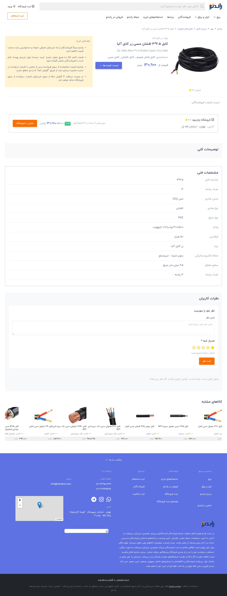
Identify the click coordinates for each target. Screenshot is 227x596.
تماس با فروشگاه (25, 123)
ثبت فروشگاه (25, 6)
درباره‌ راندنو (206, 494)
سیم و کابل (201, 28)
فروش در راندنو (114, 17)
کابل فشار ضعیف (185, 28)
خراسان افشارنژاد (8, 433)
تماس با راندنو (205, 505)
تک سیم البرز (110, 433)
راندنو (219, 28)
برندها (170, 17)
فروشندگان (184, 17)
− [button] (20, 505)
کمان (216, 433)
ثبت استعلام (17, 15)
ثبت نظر (207, 361)
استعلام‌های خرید (153, 17)
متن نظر (210, 317)
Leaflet (59, 519)
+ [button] (20, 500)
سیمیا (181, 433)
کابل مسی (113, 57)
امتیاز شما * (208, 341)
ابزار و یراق (207, 486)
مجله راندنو (133, 17)
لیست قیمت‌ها (110, 65)
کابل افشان (126, 57)
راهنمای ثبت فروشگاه (167, 501)
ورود (10, 6)
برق (212, 28)
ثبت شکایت (138, 494)
